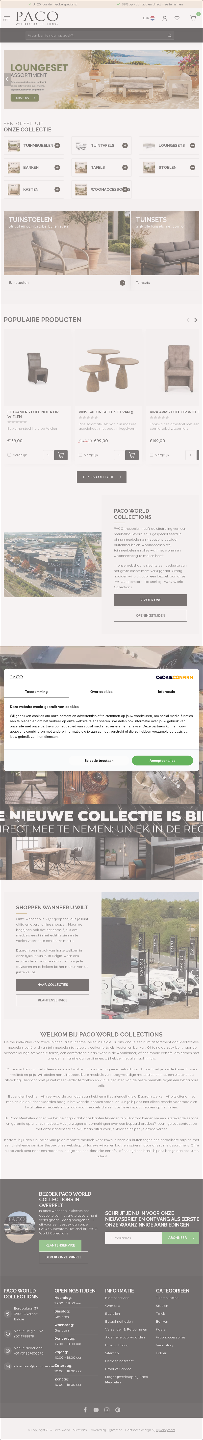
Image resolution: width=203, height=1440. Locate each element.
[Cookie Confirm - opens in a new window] (174, 677)
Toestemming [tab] (36, 692)
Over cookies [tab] (101, 692)
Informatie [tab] (166, 692)
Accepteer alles (163, 760)
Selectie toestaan (99, 760)
